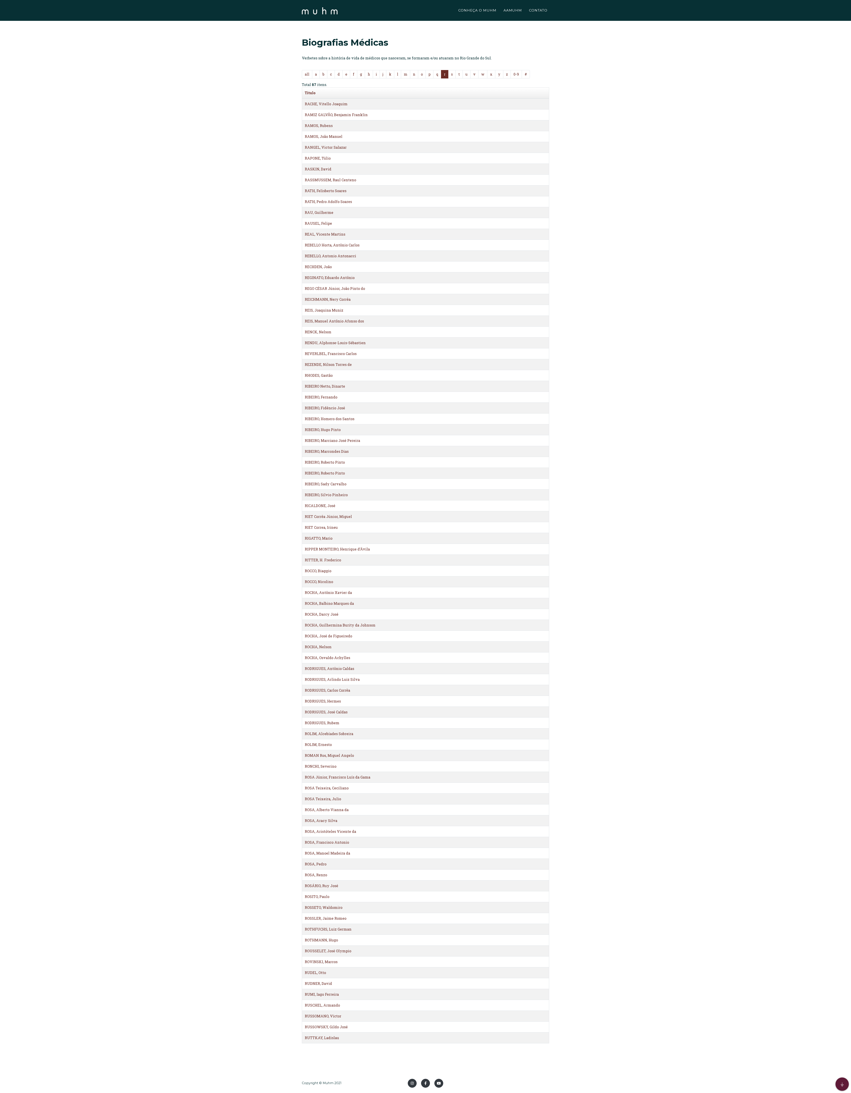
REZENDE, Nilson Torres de (328, 364)
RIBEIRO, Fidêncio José (325, 408)
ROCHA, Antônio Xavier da (328, 592)
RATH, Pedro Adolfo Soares (328, 201)
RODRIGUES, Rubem (322, 722)
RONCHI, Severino (320, 766)
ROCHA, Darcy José (321, 614)
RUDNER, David (318, 983)
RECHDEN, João (318, 266)
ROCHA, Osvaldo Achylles (327, 657)
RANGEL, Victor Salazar (326, 147)
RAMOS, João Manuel (323, 136)
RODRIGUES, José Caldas (326, 712)
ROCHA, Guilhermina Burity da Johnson (340, 625)
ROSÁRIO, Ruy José (321, 885)
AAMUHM (513, 10)
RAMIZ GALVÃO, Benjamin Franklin (336, 114)
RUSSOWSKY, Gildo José (326, 1027)
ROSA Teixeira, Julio (323, 798)
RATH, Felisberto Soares (325, 190)
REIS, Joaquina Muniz (324, 310)
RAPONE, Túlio (318, 158)
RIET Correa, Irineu (321, 527)
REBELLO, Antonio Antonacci (330, 256)
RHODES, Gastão (319, 375)
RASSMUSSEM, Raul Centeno (330, 180)
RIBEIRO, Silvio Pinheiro (326, 494)
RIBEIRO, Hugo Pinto (323, 429)
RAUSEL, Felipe (318, 223)
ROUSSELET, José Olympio (328, 951)
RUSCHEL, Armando (322, 1005)
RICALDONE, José (320, 505)
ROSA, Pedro (315, 864)
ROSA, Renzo (316, 874)
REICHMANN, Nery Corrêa (328, 299)
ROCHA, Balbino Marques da (329, 603)
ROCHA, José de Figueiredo (328, 636)
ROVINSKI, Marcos (321, 961)
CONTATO (538, 10)
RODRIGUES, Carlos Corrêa (327, 690)
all (307, 74)
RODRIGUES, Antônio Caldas (329, 668)
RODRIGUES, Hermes (323, 701)
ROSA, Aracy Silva (321, 820)
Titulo (310, 92)
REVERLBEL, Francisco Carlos (331, 353)
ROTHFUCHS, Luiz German (328, 929)
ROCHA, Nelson (318, 646)
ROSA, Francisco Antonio (327, 842)
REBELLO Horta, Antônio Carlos (332, 245)
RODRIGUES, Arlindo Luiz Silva (332, 679)
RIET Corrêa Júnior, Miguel (328, 516)
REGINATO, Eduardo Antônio (330, 277)
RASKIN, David (318, 169)
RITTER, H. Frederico (323, 560)
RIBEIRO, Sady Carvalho (325, 484)
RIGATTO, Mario (318, 538)
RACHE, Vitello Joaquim (326, 103)
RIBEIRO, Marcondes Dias (327, 451)
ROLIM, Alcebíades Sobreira (329, 733)
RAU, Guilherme (319, 212)
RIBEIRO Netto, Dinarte (325, 386)
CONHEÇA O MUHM (477, 10)
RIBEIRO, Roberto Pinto (325, 462)
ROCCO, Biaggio (318, 570)
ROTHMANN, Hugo (321, 940)
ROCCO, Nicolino (319, 581)
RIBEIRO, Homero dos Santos (329, 418)
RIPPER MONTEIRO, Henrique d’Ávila (337, 549)
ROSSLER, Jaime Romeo (325, 918)
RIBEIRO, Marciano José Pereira (332, 440)
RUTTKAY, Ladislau (322, 1037)
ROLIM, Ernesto (318, 744)
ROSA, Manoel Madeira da (327, 853)
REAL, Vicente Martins (325, 234)
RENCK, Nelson (318, 332)
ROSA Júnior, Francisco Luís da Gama (337, 777)
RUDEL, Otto (315, 972)
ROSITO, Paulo (317, 896)
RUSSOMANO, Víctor (323, 1016)
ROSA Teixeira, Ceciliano (327, 788)
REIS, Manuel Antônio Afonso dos (334, 321)
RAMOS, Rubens (319, 125)
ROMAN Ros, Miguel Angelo (329, 755)
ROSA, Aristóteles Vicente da (330, 831)
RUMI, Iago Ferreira (322, 994)
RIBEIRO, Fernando (321, 397)
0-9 (516, 74)
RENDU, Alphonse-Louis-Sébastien (335, 342)
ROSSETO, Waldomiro (323, 907)
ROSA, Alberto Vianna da (327, 809)
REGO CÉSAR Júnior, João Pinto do (335, 288)
